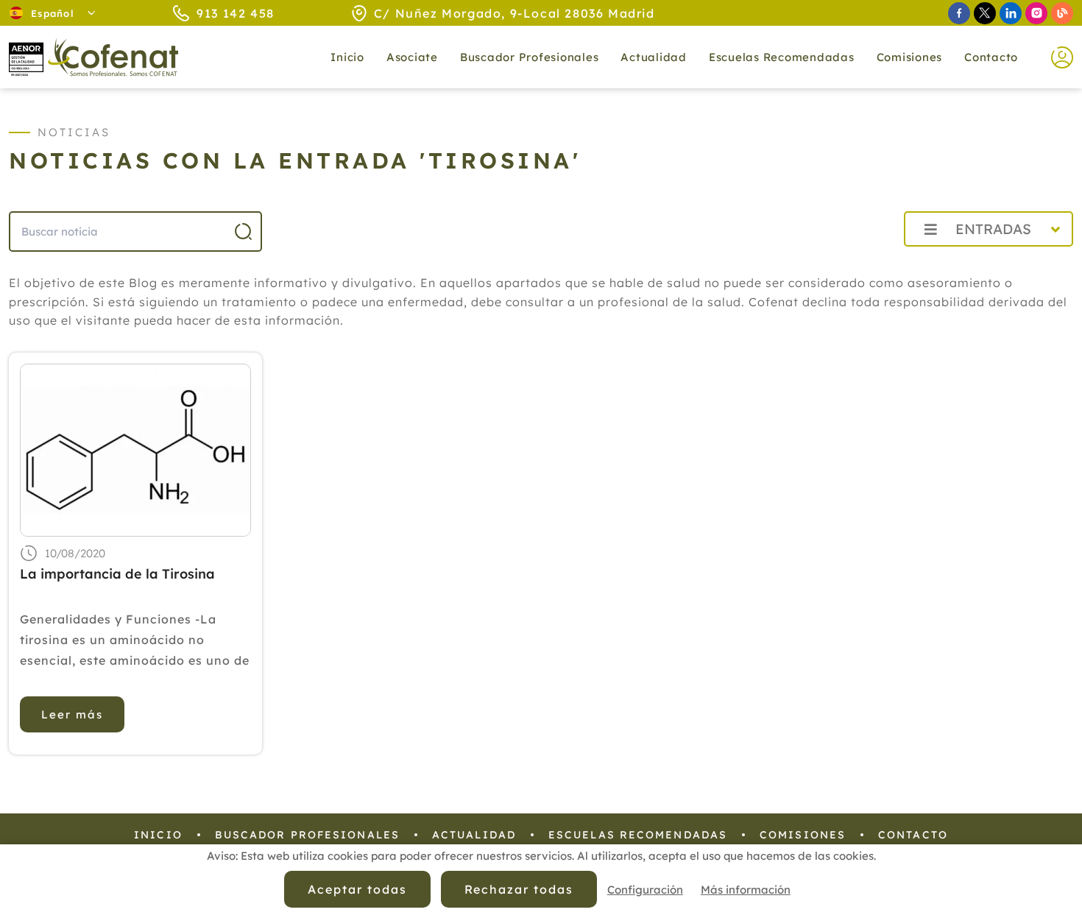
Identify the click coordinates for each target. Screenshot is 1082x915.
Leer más (72, 714)
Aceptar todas (357, 889)
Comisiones (910, 57)
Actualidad (474, 834)
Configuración (645, 890)
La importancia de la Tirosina (117, 573)
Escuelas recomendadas (782, 57)
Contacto (991, 57)
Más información (746, 890)
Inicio (347, 57)
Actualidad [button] (653, 57)
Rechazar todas (518, 889)
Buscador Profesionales (529, 57)
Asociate (412, 57)
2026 (857, 261)
